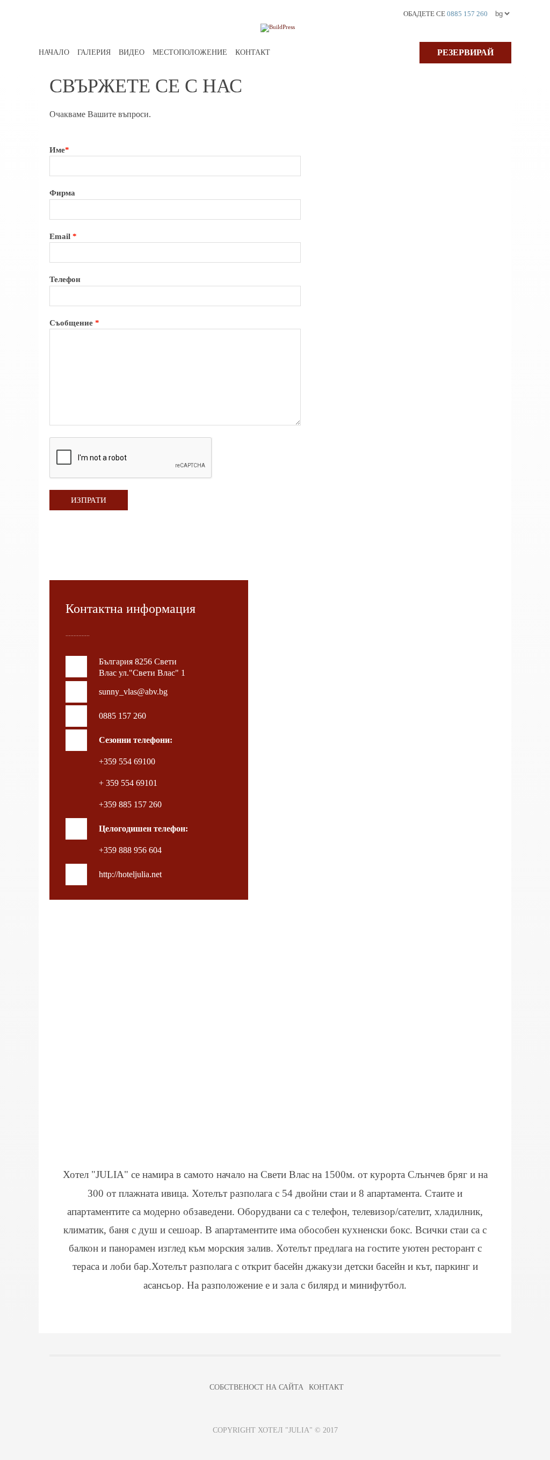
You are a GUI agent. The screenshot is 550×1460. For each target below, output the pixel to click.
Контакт (252, 52)
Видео (131, 52)
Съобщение (74, 323)
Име (59, 150)
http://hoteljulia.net (130, 874)
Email (63, 236)
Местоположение (190, 52)
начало (54, 52)
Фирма (62, 193)
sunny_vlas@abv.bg (133, 691)
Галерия (94, 52)
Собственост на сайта (256, 1387)
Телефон (65, 279)
